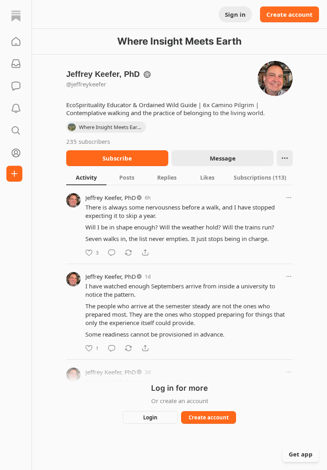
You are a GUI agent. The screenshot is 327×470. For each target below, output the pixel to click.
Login (150, 417)
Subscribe (117, 158)
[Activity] (16, 108)
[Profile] (16, 153)
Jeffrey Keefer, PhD (110, 198)
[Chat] (16, 86)
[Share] (145, 252)
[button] (16, 41)
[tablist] (179, 177)
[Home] (16, 15)
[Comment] (111, 252)
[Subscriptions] (16, 63)
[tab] (86, 177)
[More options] (288, 197)
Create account (289, 14)
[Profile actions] (285, 158)
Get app (301, 454)
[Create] (14, 174)
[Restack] (128, 252)
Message (223, 158)
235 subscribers (88, 141)
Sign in (235, 14)
